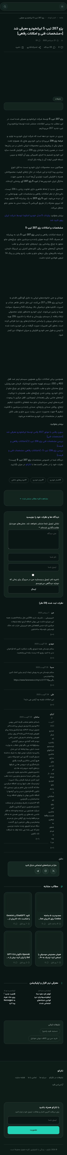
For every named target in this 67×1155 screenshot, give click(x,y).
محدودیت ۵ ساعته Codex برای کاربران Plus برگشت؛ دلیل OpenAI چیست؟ (50, 920)
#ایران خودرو (38, 480)
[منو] (62, 6)
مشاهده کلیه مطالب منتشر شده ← (34, 498)
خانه (61, 17)
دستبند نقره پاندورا (50, 1031)
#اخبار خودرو (55, 480)
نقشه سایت (20, 1077)
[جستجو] (5, 6)
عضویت (33, 1130)
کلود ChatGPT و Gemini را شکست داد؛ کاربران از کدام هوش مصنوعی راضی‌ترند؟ (18, 920)
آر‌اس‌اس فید (57, 1084)
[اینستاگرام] (45, 871)
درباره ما (43, 1077)
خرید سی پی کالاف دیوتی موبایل (44, 1038)
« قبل (61, 859)
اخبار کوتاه (52, 17)
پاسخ (52, 634)
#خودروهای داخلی (18, 480)
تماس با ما (32, 1077)
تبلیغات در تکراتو (56, 1077)
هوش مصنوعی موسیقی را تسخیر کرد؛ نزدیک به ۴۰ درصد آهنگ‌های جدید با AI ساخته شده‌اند (49, 959)
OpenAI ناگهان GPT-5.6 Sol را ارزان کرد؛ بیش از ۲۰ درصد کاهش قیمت (18, 957)
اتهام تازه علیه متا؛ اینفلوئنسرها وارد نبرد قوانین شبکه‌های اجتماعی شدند (42, 999)
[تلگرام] (38, 871)
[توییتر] (53, 871)
